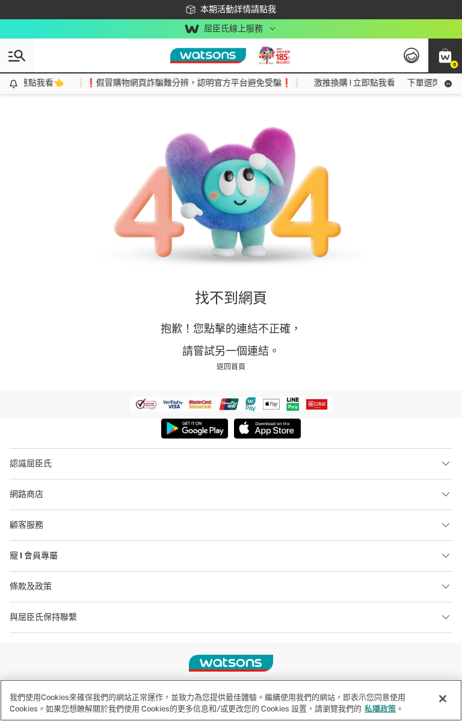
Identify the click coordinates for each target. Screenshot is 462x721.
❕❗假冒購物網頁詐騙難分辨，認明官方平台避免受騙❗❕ (185, 83)
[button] (445, 55)
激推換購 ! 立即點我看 (350, 83)
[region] (231, 700)
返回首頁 (231, 367)
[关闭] (443, 698)
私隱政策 (380, 708)
